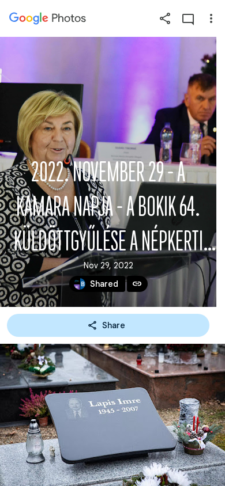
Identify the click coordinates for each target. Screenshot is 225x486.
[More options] (211, 18)
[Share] (165, 18)
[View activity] (188, 18)
